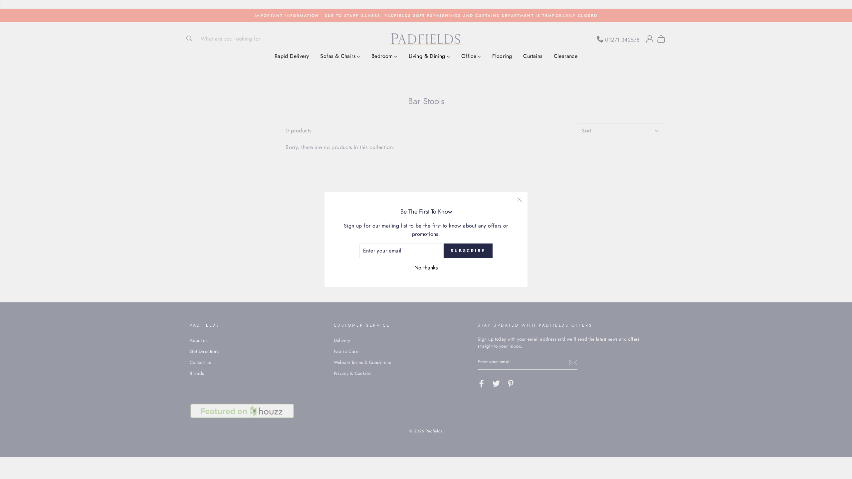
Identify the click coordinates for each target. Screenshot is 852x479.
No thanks (426, 267)
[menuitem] (292, 56)
